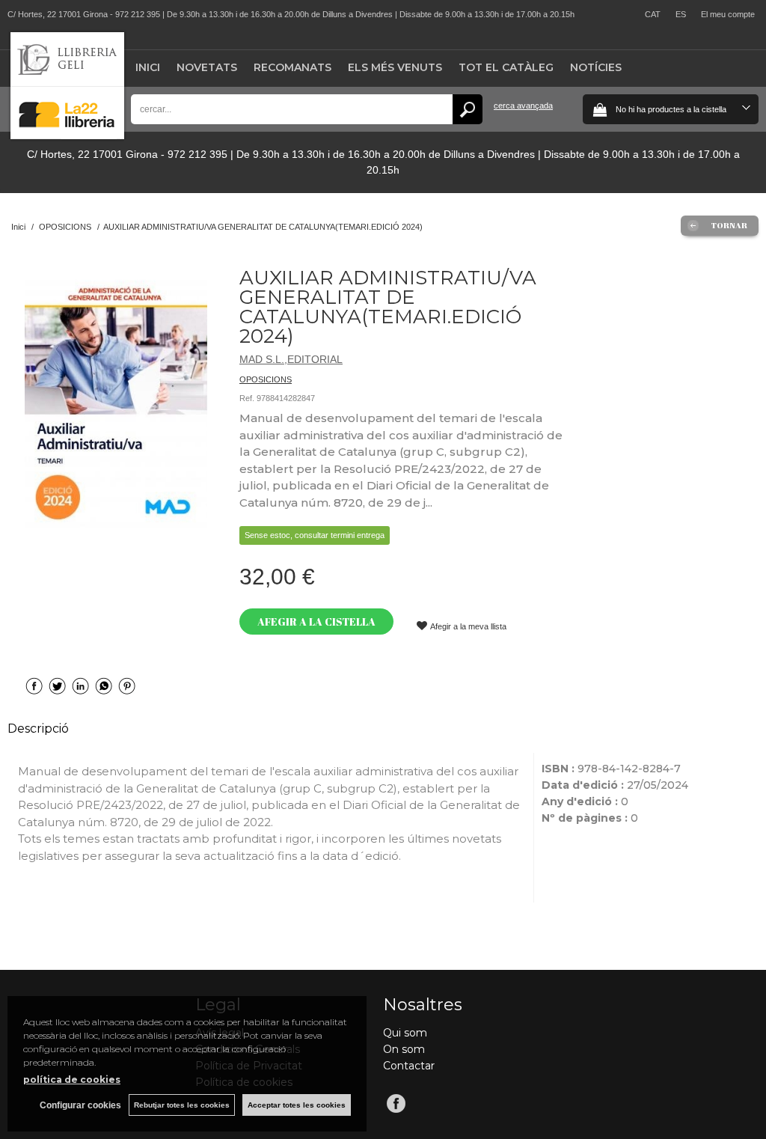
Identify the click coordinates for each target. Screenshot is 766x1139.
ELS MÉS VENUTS (395, 67)
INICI (147, 67)
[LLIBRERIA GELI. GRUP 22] (67, 136)
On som (404, 1049)
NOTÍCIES (596, 67)
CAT (653, 14)
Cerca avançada (523, 105)
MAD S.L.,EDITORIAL (291, 359)
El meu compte (728, 14)
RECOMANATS (292, 67)
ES (680, 14)
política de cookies (71, 1079)
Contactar (409, 1065)
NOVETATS (207, 67)
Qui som (405, 1032)
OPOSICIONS (265, 379)
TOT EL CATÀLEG (506, 67)
